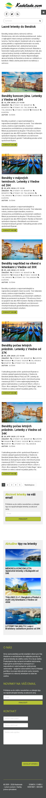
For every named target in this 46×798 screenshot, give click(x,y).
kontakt (31, 787)
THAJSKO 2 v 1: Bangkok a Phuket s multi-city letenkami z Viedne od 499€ (23, 599)
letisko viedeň (21, 110)
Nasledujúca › (30, 485)
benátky (7, 363)
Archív (40, 787)
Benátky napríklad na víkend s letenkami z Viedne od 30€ (21, 265)
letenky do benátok (22, 105)
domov (32, 785)
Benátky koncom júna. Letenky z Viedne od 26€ (22, 97)
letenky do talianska (23, 107)
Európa (38, 439)
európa (38, 358)
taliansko (36, 361)
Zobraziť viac (9, 145)
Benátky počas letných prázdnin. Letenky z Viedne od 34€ (21, 429)
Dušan (12, 115)
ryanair (35, 110)
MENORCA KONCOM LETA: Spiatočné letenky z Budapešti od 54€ (21, 571)
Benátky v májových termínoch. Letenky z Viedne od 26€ (20, 181)
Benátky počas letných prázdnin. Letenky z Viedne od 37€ (21, 349)
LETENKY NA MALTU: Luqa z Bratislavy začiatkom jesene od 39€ (22, 627)
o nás (39, 785)
